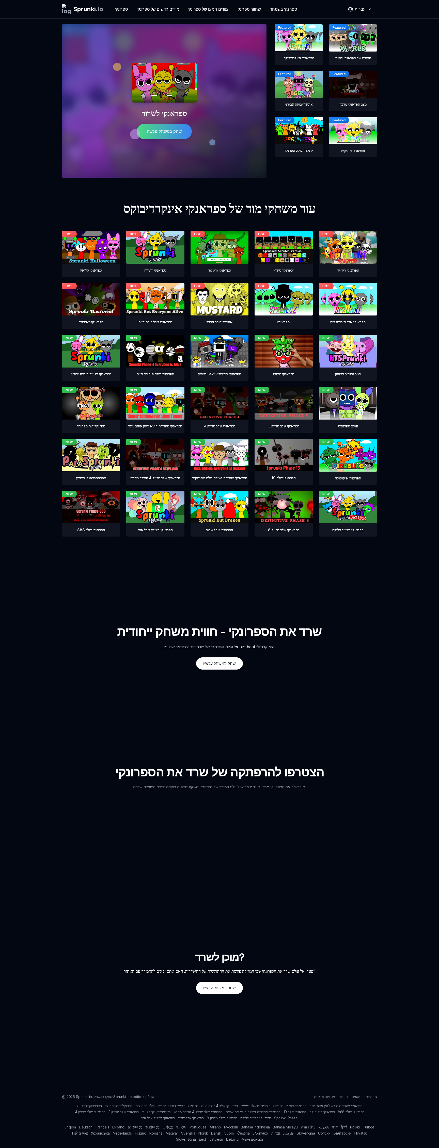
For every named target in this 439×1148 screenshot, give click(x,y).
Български (343, 1133)
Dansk (216, 1133)
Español (118, 1127)
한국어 (181, 1127)
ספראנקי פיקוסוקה (322, 1112)
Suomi (229, 1133)
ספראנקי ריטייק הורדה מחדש (178, 1106)
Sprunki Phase (286, 1118)
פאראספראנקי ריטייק (156, 1112)
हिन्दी (344, 1127)
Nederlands (122, 1133)
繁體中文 (152, 1127)
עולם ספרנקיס (145, 1106)
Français (102, 1127)
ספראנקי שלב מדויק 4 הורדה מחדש (198, 1112)
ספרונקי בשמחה (283, 9)
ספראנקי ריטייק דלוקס (255, 1118)
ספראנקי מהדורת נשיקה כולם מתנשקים (253, 1112)
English (70, 1127)
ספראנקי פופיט (296, 1106)
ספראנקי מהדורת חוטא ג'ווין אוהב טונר (336, 1106)
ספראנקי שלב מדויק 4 (90, 1112)
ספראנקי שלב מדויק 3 (123, 1112)
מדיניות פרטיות (324, 1096)
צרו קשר (371, 1096)
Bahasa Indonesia (255, 1127)
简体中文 (135, 1127)
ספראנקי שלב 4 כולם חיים (219, 1106)
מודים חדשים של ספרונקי (158, 9)
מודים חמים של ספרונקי (208, 9)
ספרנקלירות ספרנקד (119, 1106)
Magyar (172, 1133)
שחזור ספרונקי (249, 9)
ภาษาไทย (308, 1127)
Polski (355, 1127)
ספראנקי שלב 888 (351, 1112)
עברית (275, 1133)
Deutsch (85, 1127)
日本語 (167, 1127)
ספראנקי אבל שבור (191, 1118)
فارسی (288, 1133)
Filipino (140, 1133)
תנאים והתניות (350, 1096)
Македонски (252, 1139)
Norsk (203, 1133)
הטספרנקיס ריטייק (89, 1106)
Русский (231, 1127)
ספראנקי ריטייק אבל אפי (158, 1118)
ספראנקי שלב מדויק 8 (222, 1118)
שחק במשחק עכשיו (164, 131)
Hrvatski (361, 1133)
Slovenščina (186, 1139)
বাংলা (335, 1127)
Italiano (215, 1127)
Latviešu (216, 1139)
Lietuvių (232, 1139)
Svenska (188, 1133)
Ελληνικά (260, 1133)
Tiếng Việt (79, 1133)
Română (156, 1133)
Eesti (203, 1139)
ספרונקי (121, 9)
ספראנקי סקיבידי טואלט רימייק (262, 1106)
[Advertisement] (219, 572)
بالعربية (323, 1127)
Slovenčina (306, 1133)
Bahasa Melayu (285, 1127)
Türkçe (368, 1127)
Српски (324, 1133)
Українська (100, 1133)
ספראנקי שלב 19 (295, 1112)
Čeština (243, 1133)
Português (198, 1127)
